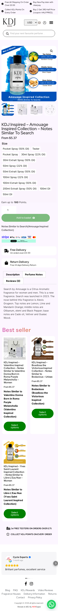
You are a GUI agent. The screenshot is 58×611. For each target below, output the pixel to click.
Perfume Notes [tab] (34, 274)
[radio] (16, 148)
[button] (51, 22)
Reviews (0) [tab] (13, 280)
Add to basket (23, 217)
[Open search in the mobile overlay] (29, 33)
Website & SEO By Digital (29, 607)
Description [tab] (13, 274)
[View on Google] (8, 559)
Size (4, 143)
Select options (15, 426)
